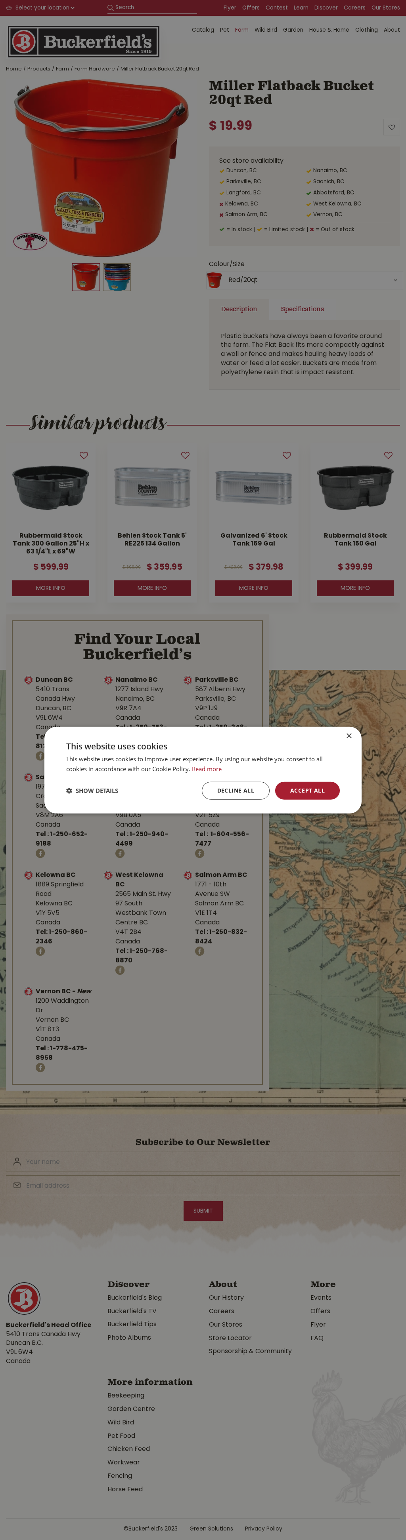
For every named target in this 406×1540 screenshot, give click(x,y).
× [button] (349, 736)
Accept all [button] (307, 790)
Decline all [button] (235, 790)
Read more (207, 769)
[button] (92, 790)
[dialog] (203, 770)
